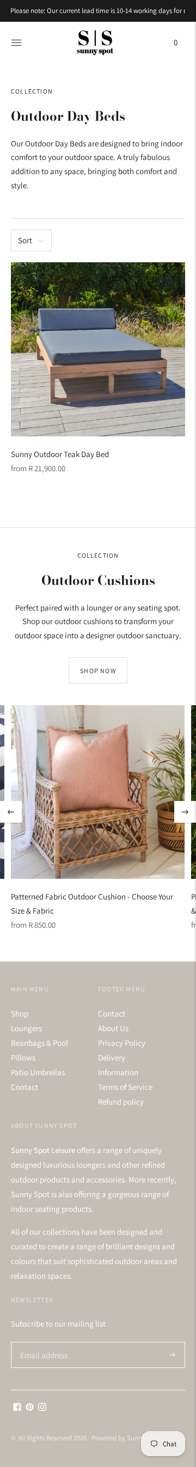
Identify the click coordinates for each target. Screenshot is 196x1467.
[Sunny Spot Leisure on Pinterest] (30, 1408)
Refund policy (121, 1101)
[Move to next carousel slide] (185, 812)
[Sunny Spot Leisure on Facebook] (17, 1408)
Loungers (26, 1028)
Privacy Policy (121, 1043)
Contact (24, 1087)
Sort (25, 240)
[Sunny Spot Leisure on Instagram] (42, 1408)
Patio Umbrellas (38, 1072)
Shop (19, 1013)
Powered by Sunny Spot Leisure (136, 1438)
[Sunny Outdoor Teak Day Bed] (98, 349)
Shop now (98, 671)
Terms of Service (125, 1087)
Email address (42, 1342)
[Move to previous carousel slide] (11, 812)
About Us (113, 1028)
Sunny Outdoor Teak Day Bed (60, 454)
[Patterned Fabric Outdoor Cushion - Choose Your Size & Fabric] (98, 792)
